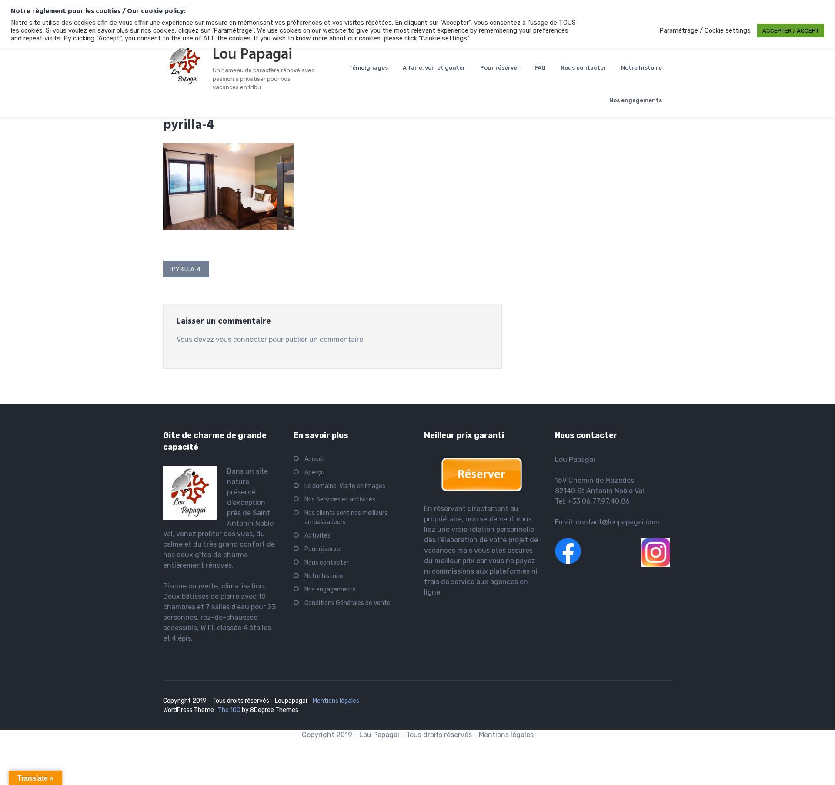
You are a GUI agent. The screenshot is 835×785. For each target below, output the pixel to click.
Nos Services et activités (339, 499)
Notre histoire (641, 67)
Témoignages (368, 67)
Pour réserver (500, 67)
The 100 (230, 710)
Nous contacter (583, 67)
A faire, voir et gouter (434, 67)
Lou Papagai (252, 55)
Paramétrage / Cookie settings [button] (705, 30)
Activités (317, 535)
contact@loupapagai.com (617, 522)
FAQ (540, 67)
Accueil (314, 459)
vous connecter (241, 339)
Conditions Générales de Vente (347, 603)
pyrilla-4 (186, 269)
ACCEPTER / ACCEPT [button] (790, 30)
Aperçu (314, 472)
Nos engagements (635, 100)
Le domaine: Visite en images (344, 486)
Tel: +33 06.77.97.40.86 (592, 501)
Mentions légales (336, 701)
